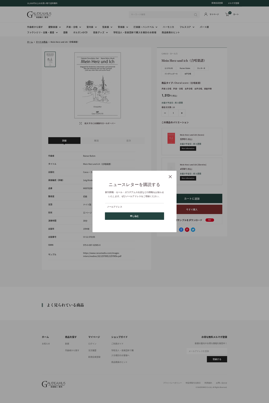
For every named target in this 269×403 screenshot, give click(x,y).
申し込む (134, 216)
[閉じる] (170, 176)
